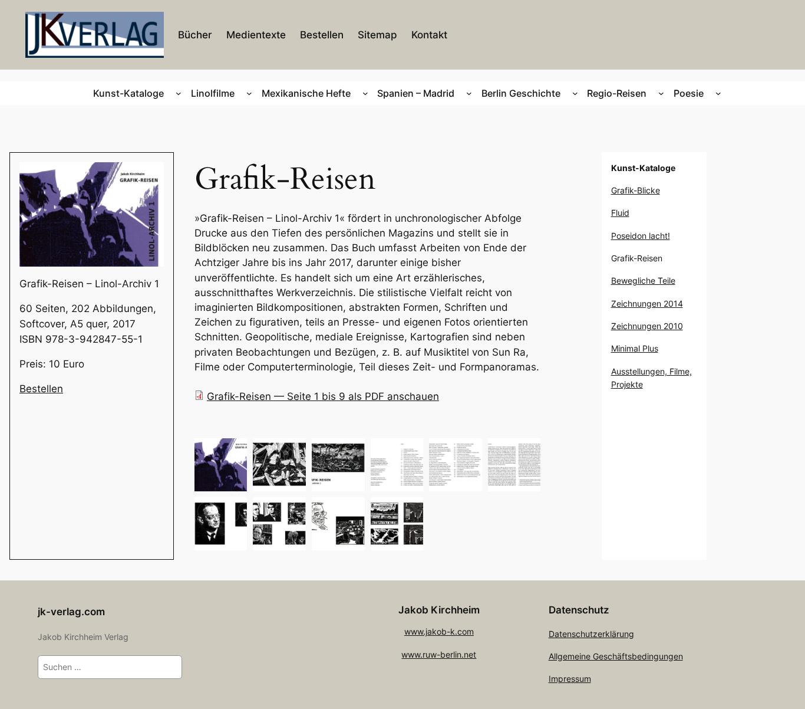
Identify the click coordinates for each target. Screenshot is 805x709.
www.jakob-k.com (439, 631)
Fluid (620, 213)
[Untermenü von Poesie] (718, 93)
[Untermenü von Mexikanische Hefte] (365, 93)
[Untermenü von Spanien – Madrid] (469, 93)
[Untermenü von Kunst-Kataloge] (179, 93)
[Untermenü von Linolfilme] (249, 93)
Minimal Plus (634, 348)
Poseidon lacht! (640, 236)
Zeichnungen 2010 (647, 326)
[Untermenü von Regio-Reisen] (661, 93)
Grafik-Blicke (635, 190)
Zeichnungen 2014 (647, 303)
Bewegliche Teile (643, 280)
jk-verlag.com (71, 612)
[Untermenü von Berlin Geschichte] (575, 93)
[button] (221, 464)
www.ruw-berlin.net (438, 654)
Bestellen (41, 389)
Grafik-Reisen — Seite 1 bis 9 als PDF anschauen (323, 396)
